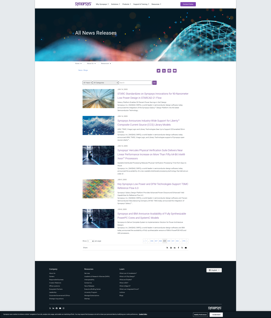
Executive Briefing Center (92, 289)
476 (184, 241)
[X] (50, 308)
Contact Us (88, 283)
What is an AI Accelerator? (128, 273)
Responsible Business (56, 279)
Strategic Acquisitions (56, 298)
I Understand (216, 314)
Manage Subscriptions (91, 295)
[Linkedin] (53, 308)
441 (173, 241)
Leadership (52, 292)
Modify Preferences (200, 314)
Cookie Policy (143, 314)
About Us (90, 63)
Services (87, 273)
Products (125, 4)
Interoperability (89, 279)
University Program (90, 292)
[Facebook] (56, 308)
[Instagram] (63, 308)
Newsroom (105, 63)
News (80, 70)
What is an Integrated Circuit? (129, 289)
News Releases (89, 286)
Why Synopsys (101, 4)
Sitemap (87, 298)
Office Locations (54, 286)
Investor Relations (55, 283)
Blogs (86, 70)
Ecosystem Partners (55, 289)
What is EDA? (124, 283)
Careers (51, 276)
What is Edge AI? (125, 286)
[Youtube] (60, 308)
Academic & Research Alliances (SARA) (97, 276)
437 (156, 241)
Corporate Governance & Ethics (59, 295)
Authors (122, 292)
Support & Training (140, 4)
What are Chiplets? (126, 279)
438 (160, 241)
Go (154, 83)
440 (168, 241)
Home (77, 63)
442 (177, 241)
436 (151, 241)
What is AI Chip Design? (127, 276)
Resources (155, 4)
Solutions (114, 4)
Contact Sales (188, 4)
